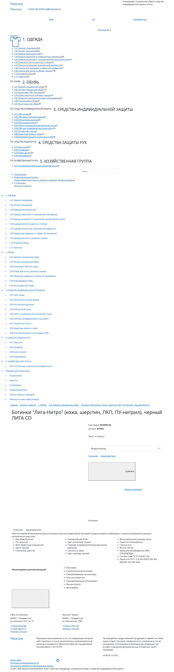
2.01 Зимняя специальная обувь (29, 86)
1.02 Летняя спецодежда (25, 51)
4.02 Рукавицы (20, 150)
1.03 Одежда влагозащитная (27, 54)
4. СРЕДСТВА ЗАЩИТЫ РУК (18, 337)
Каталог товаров (28, 405)
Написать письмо (18, 631)
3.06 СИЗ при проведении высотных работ (33, 128)
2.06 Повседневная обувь (26, 101)
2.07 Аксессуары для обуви (26, 104)
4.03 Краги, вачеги (22, 152)
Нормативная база (23, 180)
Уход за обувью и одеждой (44, 180)
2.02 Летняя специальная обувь (29, 89)
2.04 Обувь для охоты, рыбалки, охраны (32, 95)
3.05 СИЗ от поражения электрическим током (35, 125)
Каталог (14, 35)
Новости (27, 186)
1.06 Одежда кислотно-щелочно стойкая (33, 62)
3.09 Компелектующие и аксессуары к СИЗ (33, 137)
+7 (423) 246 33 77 (18, 628)
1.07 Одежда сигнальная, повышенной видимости (37, 65)
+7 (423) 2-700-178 (70, 626)
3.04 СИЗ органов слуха (25, 122)
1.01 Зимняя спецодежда (25, 48)
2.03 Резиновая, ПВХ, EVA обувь (28, 92)
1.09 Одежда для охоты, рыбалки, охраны (33, 71)
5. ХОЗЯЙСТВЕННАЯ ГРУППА (18, 361)
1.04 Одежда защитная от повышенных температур (38, 56)
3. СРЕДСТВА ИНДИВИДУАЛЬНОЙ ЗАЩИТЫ (25, 290)
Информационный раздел (18, 371)
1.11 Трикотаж (20, 76)
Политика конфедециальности (24, 663)
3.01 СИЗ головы (21, 114)
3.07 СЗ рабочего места (25, 131)
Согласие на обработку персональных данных (31, 666)
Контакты (18, 186)
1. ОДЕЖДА (11, 195)
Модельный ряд (98, 448)
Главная (14, 405)
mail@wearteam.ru (52, 9)
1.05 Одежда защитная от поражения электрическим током (41, 59)
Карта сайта (15, 660)
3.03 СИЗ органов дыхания (26, 120)
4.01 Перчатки (20, 147)
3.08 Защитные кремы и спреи (28, 134)
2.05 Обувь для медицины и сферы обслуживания (37, 98)
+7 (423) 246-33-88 (35, 9)
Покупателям (20, 174)
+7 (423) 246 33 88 (18, 626)
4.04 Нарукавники (22, 155)
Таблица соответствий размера (24, 399)
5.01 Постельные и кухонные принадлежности (35, 166)
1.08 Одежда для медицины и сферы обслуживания (37, 68)
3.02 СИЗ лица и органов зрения (29, 117)
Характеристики (108, 456)
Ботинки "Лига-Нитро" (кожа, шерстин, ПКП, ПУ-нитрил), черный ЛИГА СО (115, 405)
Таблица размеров (66, 180)
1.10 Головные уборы (24, 73)
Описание (93, 456)
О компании (15, 385)
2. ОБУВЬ (10, 252)
